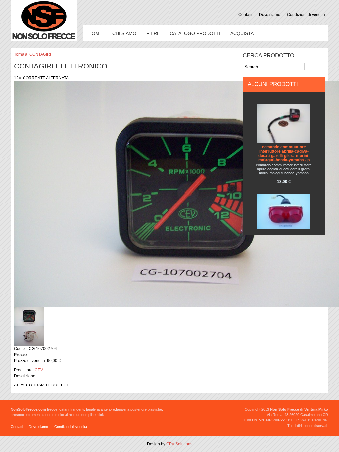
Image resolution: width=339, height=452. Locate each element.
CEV (39, 370)
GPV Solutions (179, 444)
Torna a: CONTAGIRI (32, 54)
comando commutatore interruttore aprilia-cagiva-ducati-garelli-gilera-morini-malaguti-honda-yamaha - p (284, 153)
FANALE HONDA (284, 232)
